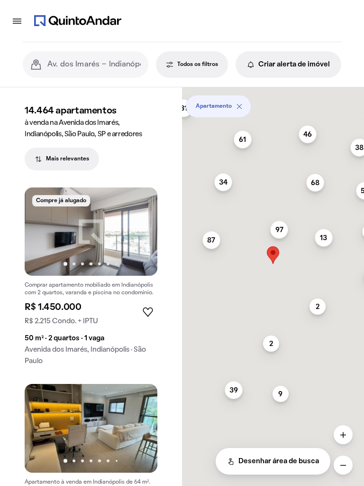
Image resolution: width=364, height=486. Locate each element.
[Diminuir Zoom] (343, 465)
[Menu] (17, 20)
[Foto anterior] (41, 231)
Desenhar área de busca (278, 461)
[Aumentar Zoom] (343, 434)
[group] (91, 280)
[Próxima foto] (140, 231)
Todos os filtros (197, 64)
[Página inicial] (77, 21)
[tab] (62, 159)
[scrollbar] (273, 102)
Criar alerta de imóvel (294, 64)
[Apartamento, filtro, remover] (239, 106)
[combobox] (94, 64)
